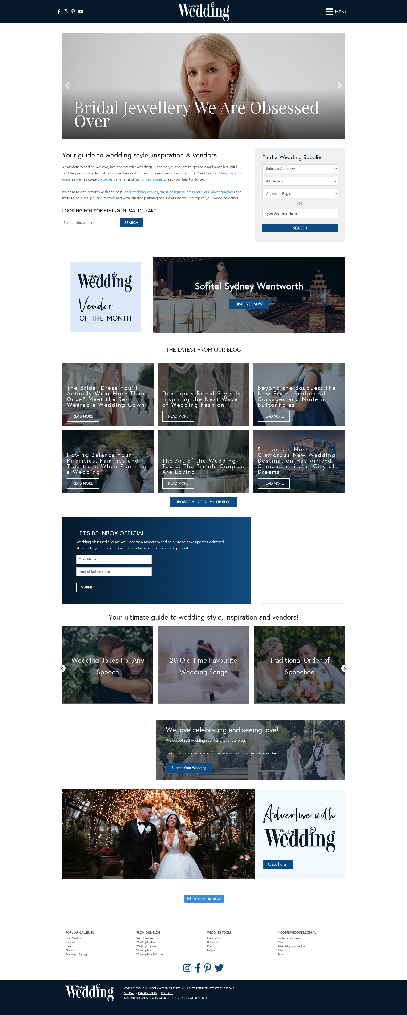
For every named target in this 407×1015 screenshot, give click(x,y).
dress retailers (198, 192)
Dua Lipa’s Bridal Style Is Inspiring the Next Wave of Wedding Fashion (201, 399)
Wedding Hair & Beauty (149, 954)
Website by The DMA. (222, 988)
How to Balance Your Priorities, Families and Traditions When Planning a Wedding (107, 463)
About (281, 942)
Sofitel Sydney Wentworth (249, 286)
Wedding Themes (146, 946)
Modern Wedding (89, 993)
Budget (211, 950)
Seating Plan (214, 937)
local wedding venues (140, 192)
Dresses (70, 942)
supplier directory (101, 198)
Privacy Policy (147, 993)
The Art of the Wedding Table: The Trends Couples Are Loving (203, 466)
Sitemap (282, 954)
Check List (213, 946)
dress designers (172, 192)
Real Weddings (74, 937)
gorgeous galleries (112, 179)
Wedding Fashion (146, 942)
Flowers (70, 950)
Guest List (213, 942)
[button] (67, 85)
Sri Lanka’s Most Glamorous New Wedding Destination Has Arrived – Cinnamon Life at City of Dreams (298, 460)
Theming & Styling (76, 954)
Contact (282, 950)
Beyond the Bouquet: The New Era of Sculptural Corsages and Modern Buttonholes (297, 396)
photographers (223, 192)
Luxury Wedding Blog (163, 997)
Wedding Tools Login (289, 937)
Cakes (69, 946)
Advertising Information (291, 946)
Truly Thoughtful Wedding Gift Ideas (187, 113)
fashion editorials (149, 179)
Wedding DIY (143, 950)
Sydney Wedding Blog (194, 997)
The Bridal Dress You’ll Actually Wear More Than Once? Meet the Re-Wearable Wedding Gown (106, 396)
